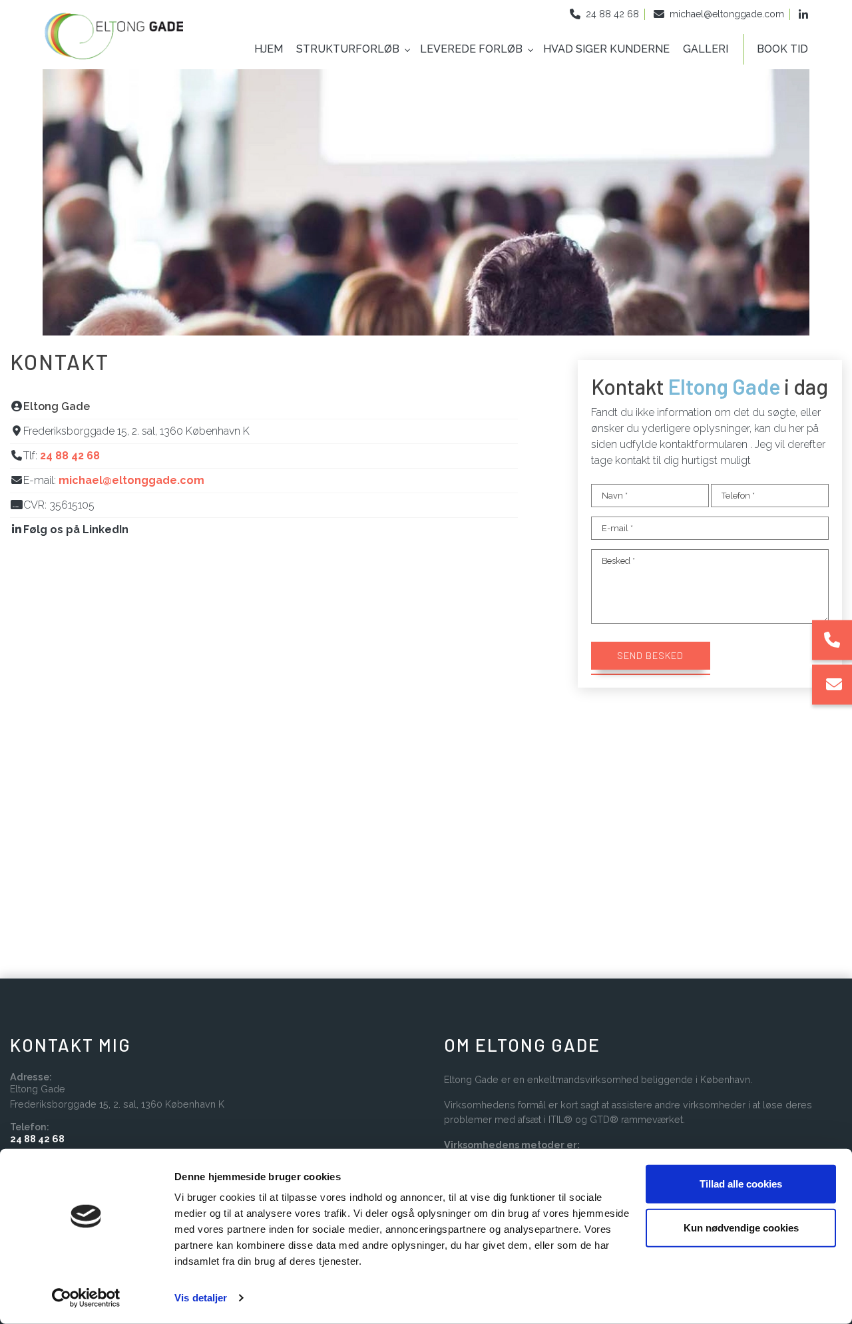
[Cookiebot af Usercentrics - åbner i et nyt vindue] (86, 1298)
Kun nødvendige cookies (741, 1227)
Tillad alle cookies (741, 1184)
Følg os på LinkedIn (75, 529)
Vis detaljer (200, 1297)
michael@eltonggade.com (727, 14)
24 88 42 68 (612, 14)
